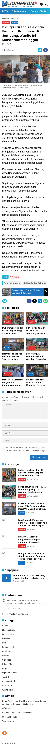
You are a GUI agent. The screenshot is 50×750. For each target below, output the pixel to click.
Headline (6, 23)
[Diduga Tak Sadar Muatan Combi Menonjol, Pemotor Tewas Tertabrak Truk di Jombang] (37, 370)
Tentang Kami (8, 721)
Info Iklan (6, 708)
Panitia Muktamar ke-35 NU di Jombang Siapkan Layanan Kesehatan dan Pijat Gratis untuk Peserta (36, 331)
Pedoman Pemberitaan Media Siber (17, 712)
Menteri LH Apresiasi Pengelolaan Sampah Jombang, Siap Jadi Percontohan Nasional (12, 383)
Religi (4, 668)
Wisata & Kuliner (9, 690)
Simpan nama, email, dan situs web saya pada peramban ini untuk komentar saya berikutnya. (26, 449)
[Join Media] (19, 4)
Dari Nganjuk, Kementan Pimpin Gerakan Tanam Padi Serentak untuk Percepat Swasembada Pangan (37, 357)
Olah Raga (6, 660)
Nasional (15, 23)
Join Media (6, 49)
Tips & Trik (6, 677)
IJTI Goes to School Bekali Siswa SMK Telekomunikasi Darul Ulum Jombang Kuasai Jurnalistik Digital (13, 357)
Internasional (8, 647)
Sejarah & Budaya (10, 673)
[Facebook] (29, 301)
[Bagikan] (45, 50)
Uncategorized (8, 681)
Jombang (15, 277)
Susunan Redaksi (9, 717)
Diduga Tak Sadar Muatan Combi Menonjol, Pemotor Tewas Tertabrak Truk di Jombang (36, 383)
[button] (41, 4)
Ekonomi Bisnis (8, 630)
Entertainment (8, 634)
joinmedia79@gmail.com (17, 614)
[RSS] (4, 733)
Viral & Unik (7, 685)
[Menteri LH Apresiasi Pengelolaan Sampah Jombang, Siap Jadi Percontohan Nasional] (13, 370)
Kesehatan (7, 651)
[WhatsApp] (45, 301)
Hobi (4, 643)
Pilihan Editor (8, 664)
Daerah (6, 348)
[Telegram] (40, 301)
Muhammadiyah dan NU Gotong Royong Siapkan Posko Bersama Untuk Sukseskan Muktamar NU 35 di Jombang (12, 331)
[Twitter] (34, 301)
